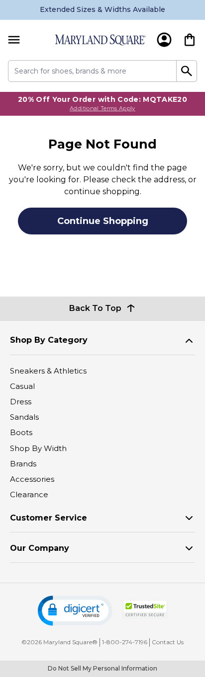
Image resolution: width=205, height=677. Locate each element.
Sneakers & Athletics (48, 371)
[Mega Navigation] (14, 40)
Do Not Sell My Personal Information (102, 668)
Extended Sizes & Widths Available (102, 9)
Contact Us (168, 642)
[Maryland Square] (100, 40)
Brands (23, 463)
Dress (20, 401)
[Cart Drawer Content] (189, 39)
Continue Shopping (102, 221)
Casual (22, 386)
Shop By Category (49, 340)
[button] (75, 610)
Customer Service (48, 518)
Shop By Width (38, 448)
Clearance (29, 494)
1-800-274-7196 (124, 642)
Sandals (24, 417)
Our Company (39, 548)
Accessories (32, 479)
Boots (21, 432)
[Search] (187, 71)
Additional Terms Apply (102, 108)
